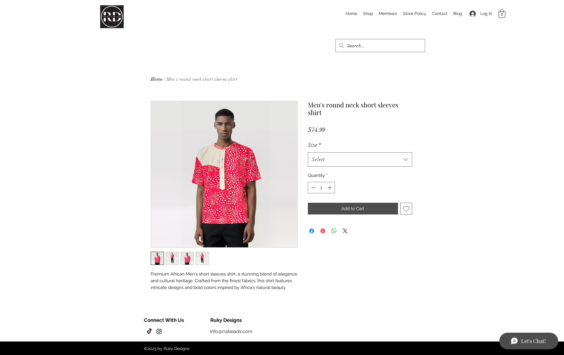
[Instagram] (159, 331)
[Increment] (330, 187)
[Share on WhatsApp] (334, 230)
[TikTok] (149, 331)
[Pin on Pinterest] (322, 230)
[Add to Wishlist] (406, 209)
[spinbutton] (321, 187)
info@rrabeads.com (231, 331)
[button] (502, 13)
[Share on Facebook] (311, 230)
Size (314, 145)
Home (156, 79)
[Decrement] (313, 187)
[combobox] (360, 159)
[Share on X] (345, 230)
